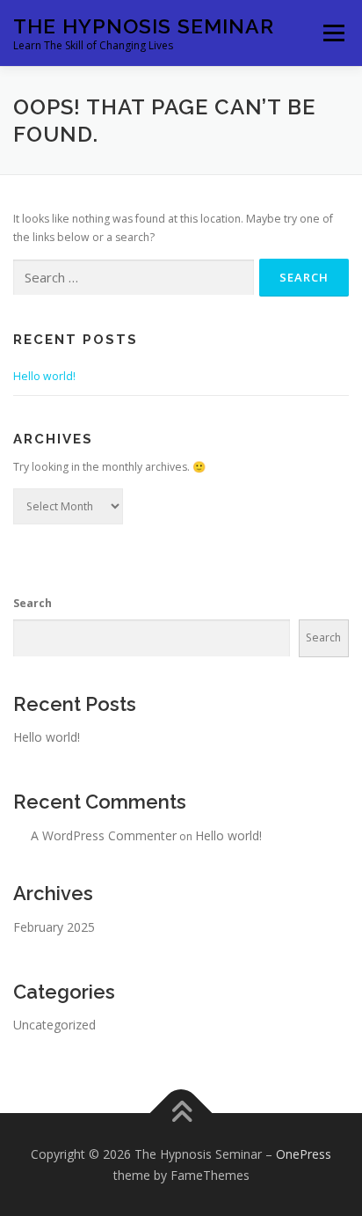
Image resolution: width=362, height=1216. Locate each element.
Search (32, 603)
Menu (332, 33)
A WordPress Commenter (104, 835)
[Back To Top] (181, 1112)
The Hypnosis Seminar (143, 26)
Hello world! (44, 376)
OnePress (303, 1154)
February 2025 (54, 927)
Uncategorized (54, 1024)
